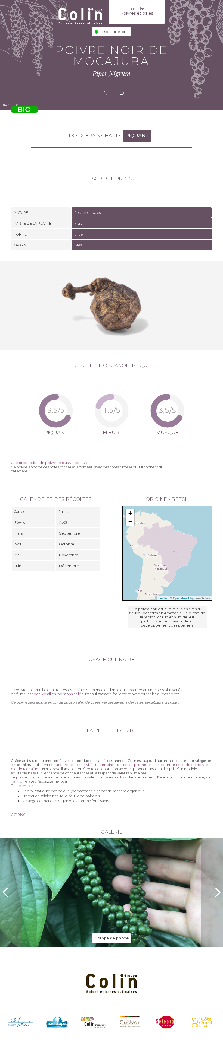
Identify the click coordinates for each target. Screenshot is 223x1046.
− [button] (130, 521)
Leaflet (163, 598)
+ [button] (130, 513)
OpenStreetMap (183, 598)
